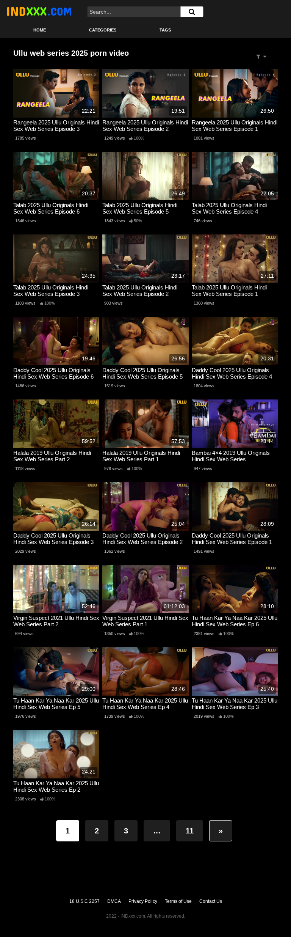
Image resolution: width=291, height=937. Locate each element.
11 (190, 831)
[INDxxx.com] (39, 11)
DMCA (114, 901)
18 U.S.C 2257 (84, 901)
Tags (165, 30)
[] (191, 11)
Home (39, 30)
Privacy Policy (142, 901)
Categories (102, 30)
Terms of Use (178, 901)
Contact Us (210, 901)
